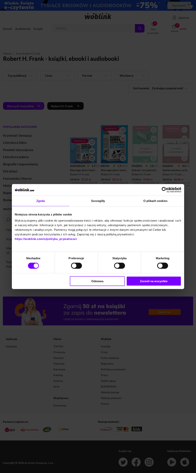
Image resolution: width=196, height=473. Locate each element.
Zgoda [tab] (40, 200)
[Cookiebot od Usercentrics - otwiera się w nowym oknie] (164, 190)
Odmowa (97, 281)
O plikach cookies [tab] (155, 200)
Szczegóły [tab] (98, 200)
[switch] (76, 266)
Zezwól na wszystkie (153, 281)
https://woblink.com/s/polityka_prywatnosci (46, 238)
